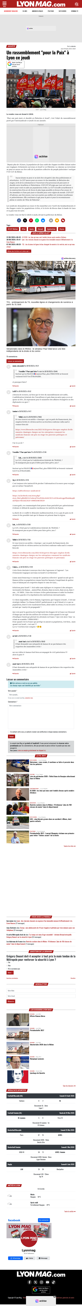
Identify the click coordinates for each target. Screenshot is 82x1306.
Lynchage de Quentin (37, 1073)
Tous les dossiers (68, 1086)
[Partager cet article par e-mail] (57, 220)
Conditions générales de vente (65, 1297)
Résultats (73, 978)
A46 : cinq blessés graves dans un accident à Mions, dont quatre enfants (50, 820)
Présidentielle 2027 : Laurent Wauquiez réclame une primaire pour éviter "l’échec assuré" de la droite (52, 834)
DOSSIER (32, 1014)
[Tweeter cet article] (25, 220)
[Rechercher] (76, 4)
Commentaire (12, 702)
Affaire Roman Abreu (37, 1016)
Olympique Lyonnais (37, 1058)
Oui (9, 962)
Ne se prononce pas (14, 969)
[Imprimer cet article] (51, 220)
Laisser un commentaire (15, 361)
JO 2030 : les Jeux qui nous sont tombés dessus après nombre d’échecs (44, 237)
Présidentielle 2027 (37, 1030)
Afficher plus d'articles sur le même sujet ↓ (18, 251)
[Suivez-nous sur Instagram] (41, 1283)
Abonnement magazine (11, 11)
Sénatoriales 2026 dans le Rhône (42, 1044)
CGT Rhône (13, 229)
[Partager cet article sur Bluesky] (43, 220)
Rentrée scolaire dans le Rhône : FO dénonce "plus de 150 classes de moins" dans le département (51, 805)
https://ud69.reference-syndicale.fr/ (26, 491)
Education (33, 803)
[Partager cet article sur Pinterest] (31, 220)
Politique (51, 11)
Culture (32, 774)
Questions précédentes (12, 978)
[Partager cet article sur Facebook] (19, 220)
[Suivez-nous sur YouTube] (47, 1283)
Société (11, 46)
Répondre (16, 386)
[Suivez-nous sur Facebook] (29, 1239)
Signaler (73, 386)
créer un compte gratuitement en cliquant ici (32, 750)
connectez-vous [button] (29, 698)
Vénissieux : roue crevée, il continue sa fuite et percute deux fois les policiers (52, 763)
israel (41, 229)
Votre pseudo (12, 691)
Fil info (25, 11)
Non (9, 965)
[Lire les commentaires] (63, 220)
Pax (24, 229)
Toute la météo (69, 1211)
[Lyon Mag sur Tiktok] (53, 1283)
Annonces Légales (37, 11)
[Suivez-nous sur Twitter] (35, 1283)
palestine (51, 229)
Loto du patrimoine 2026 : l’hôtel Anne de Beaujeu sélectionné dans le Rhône (52, 777)
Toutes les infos (69, 846)
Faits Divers (62, 11)
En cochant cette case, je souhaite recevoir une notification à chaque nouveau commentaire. (38, 732)
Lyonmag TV (74, 11)
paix (32, 229)
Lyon (62, 229)
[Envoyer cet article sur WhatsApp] (37, 220)
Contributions (34, 788)
